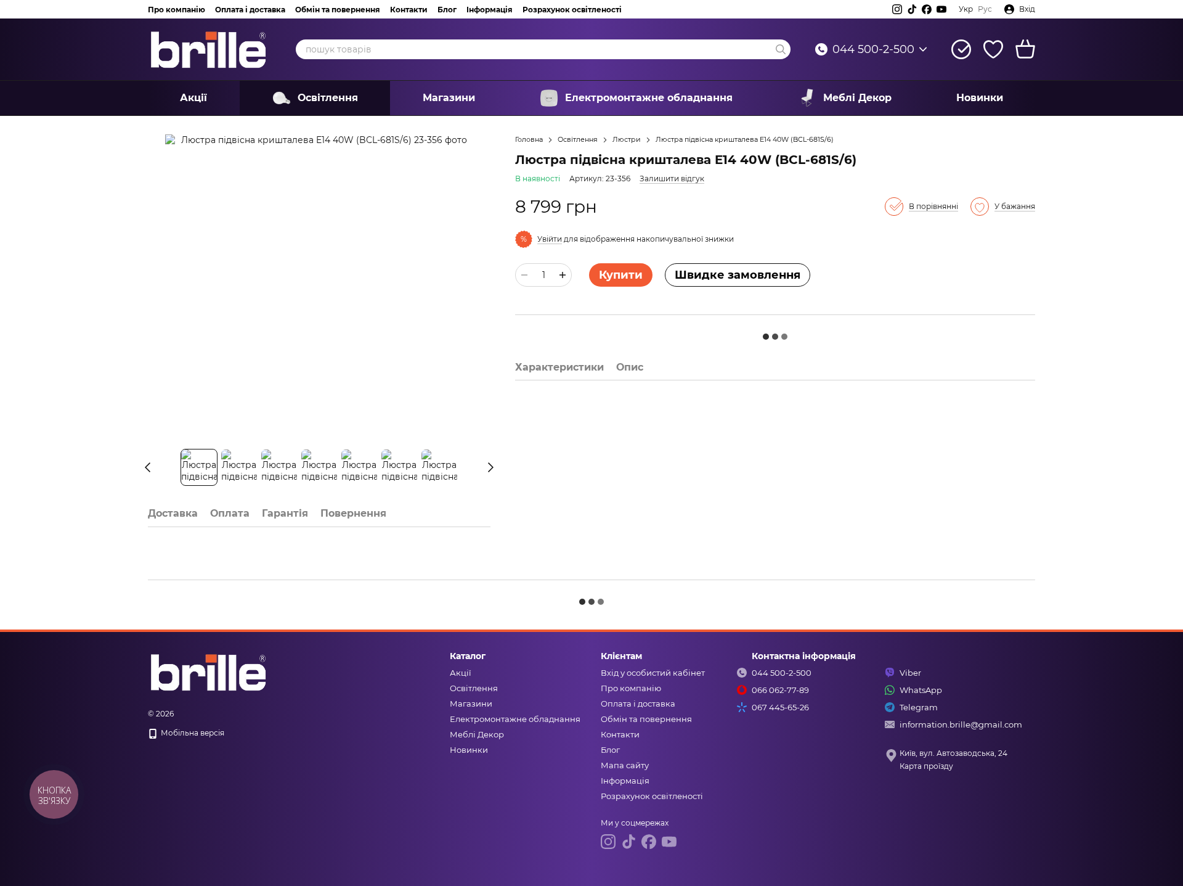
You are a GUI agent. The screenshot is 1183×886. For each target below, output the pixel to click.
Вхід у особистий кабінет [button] (653, 673)
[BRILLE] (209, 671)
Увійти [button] (549, 239)
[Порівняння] (961, 49)
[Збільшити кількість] (562, 275)
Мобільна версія (191, 732)
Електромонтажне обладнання (649, 98)
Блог (447, 9)
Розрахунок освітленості (572, 9)
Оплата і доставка (250, 9)
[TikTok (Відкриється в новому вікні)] (912, 9)
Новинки (979, 98)
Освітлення (328, 98)
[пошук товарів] (781, 49)
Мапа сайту (625, 765)
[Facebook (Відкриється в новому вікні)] (927, 9)
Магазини (449, 98)
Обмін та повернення (337, 9)
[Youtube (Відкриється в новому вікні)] (941, 9)
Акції (193, 98)
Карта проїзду (926, 766)
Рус (985, 9)
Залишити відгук (672, 178)
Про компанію (176, 9)
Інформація (489, 9)
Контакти (409, 9)
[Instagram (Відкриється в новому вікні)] (897, 9)
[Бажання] (993, 49)
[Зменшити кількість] (524, 275)
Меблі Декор (857, 98)
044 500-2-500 (873, 49)
